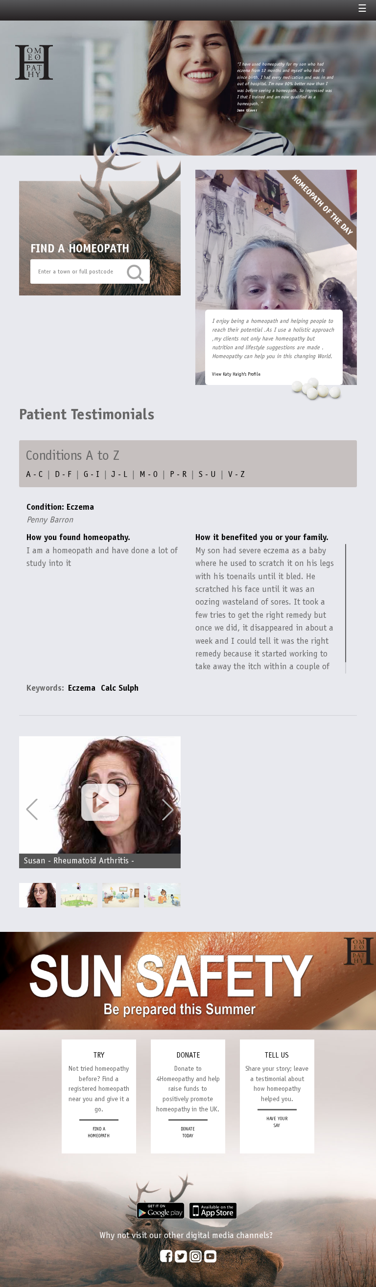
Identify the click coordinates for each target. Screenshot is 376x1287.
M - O (149, 474)
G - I (91, 474)
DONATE (188, 1055)
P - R (178, 474)
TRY (99, 1055)
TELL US (277, 1055)
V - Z (236, 474)
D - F (63, 474)
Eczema (81, 687)
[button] (168, 809)
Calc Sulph (120, 687)
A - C (34, 474)
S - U (207, 474)
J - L (119, 474)
